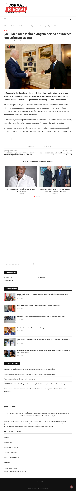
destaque (8, 139)
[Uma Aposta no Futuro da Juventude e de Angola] (9, 331)
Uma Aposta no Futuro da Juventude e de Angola (31, 328)
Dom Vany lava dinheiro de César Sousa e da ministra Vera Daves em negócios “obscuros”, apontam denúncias (44, 351)
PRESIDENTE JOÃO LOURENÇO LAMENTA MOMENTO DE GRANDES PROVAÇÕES (39, 305)
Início (5, 26)
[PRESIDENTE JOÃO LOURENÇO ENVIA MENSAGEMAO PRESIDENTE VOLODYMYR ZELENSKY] (55, 176)
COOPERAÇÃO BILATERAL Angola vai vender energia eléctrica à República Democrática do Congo (43, 340)
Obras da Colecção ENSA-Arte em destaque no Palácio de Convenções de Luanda (41, 316)
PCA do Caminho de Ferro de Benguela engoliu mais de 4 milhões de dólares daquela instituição (42, 294)
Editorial (7, 438)
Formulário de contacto (11, 447)
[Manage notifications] (71, 486)
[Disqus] (38, 225)
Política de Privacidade (11, 457)
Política (13, 26)
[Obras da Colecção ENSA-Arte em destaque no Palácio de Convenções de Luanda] (9, 319)
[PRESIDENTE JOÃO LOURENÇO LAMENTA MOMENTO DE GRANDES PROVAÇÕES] (9, 308)
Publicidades (8, 443)
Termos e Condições (10, 452)
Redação (13, 41)
